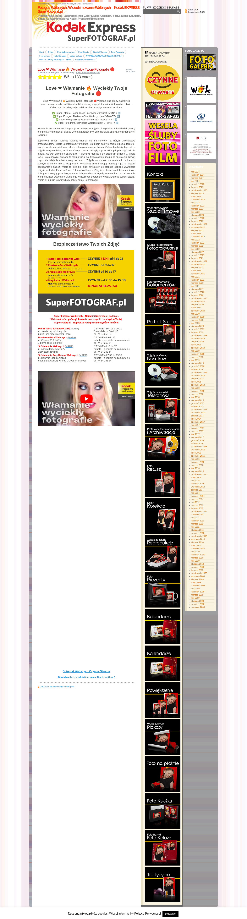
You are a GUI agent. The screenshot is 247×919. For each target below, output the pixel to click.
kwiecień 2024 (197, 175)
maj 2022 (195, 240)
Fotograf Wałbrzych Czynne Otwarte (86, 671)
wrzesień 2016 (198, 449)
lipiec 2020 (196, 307)
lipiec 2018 (196, 382)
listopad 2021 (197, 258)
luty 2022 (195, 249)
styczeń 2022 (197, 252)
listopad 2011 (197, 508)
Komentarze (193, 12)
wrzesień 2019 (198, 338)
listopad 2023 (197, 187)
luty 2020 (195, 323)
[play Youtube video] (86, 398)
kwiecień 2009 (197, 592)
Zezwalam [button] (170, 913)
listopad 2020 (197, 295)
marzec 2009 (197, 595)
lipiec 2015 (196, 477)
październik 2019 (199, 335)
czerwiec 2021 (198, 273)
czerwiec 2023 (198, 199)
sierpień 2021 (197, 267)
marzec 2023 (197, 209)
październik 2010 (199, 536)
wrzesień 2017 (198, 412)
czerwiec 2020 (198, 311)
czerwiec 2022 (198, 236)
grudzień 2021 (197, 255)
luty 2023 (195, 212)
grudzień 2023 (197, 184)
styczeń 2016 (197, 471)
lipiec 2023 (196, 196)
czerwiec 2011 (198, 514)
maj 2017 (195, 425)
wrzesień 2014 (198, 487)
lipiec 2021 (196, 270)
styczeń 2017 (197, 437)
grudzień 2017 (197, 403)
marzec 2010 (197, 558)
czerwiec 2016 (198, 456)
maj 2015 (195, 480)
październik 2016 (199, 446)
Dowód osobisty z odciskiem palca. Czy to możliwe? (86, 677)
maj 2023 (195, 202)
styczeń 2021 (197, 289)
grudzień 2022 (197, 218)
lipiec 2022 (196, 233)
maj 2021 (195, 277)
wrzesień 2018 (198, 375)
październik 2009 (199, 573)
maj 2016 (195, 459)
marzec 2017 (197, 431)
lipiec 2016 (196, 453)
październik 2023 (199, 190)
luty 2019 (195, 360)
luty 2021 (195, 286)
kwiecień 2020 (197, 317)
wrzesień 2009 (198, 576)
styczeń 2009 (197, 601)
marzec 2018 (197, 394)
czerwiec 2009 (198, 585)
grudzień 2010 (197, 533)
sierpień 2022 (197, 230)
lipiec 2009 (196, 582)
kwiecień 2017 (197, 428)
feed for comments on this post (57, 686)
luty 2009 (195, 598)
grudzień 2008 (197, 604)
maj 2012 (195, 502)
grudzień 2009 (197, 567)
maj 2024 (195, 172)
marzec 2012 (197, 505)
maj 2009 (195, 588)
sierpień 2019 (197, 341)
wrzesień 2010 (198, 539)
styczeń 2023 (197, 215)
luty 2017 (195, 434)
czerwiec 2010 (198, 548)
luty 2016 (195, 468)
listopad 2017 (197, 406)
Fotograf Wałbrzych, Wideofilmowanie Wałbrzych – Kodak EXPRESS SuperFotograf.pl (88, 9)
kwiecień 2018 (197, 391)
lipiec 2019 (196, 345)
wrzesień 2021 (198, 264)
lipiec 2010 (196, 545)
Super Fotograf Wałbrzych (88, 72)
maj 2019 (195, 351)
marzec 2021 (197, 283)
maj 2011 (195, 517)
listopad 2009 (197, 570)
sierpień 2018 (197, 378)
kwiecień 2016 (197, 462)
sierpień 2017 (197, 416)
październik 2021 (199, 261)
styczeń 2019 (197, 363)
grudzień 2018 (197, 366)
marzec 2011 (197, 524)
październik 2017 (199, 409)
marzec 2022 (197, 246)
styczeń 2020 (197, 326)
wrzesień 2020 (198, 301)
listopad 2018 (197, 369)
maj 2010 (195, 551)
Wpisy (190, 10)
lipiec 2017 (196, 419)
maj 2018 (195, 388)
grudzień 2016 (197, 440)
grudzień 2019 (197, 329)
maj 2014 (195, 493)
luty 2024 (195, 181)
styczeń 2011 (197, 530)
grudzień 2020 (197, 292)
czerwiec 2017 (198, 422)
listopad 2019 (197, 332)
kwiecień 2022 (197, 243)
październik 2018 (199, 372)
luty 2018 (195, 397)
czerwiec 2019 (198, 348)
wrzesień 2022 (198, 227)
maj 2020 (195, 314)
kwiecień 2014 (197, 496)
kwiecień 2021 (197, 280)
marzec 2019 (197, 357)
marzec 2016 (197, 465)
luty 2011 (195, 527)
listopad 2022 (197, 221)
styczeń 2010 (197, 564)
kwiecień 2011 (197, 521)
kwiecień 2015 (197, 483)
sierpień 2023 (197, 193)
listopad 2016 (197, 443)
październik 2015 (199, 474)
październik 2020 (199, 298)
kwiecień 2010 (197, 554)
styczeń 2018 (197, 400)
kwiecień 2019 (197, 354)
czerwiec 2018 (198, 385)
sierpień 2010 (197, 542)
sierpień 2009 (197, 579)
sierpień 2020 (197, 304)
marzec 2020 (197, 320)
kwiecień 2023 (197, 206)
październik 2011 (199, 511)
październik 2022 (199, 224)
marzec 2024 (197, 178)
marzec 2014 (197, 499)
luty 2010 (195, 561)
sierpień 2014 (197, 490)
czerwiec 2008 (198, 607)
